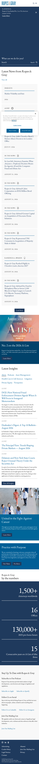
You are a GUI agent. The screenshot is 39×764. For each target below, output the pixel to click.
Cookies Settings (17, 125)
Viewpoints (18, 383)
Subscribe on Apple (8, 691)
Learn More (7, 358)
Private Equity (7, 383)
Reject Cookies (12, 130)
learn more (7, 535)
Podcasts (11, 375)
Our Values (6, 564)
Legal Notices (6, 752)
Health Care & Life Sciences (12, 379)
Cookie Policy (6, 749)
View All (4, 80)
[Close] (35, 114)
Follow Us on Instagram (26, 710)
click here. (14, 120)
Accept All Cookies (26, 130)
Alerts (4, 375)
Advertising (5, 746)
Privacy (22, 752)
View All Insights (8, 483)
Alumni (22, 746)
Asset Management (23, 375)
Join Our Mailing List (8, 728)
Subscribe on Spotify (23, 691)
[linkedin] (5, 742)
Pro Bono (17, 564)
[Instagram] (2, 742)
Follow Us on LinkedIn (9, 710)
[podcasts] (8, 742)
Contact (4, 755)
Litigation (28, 379)
